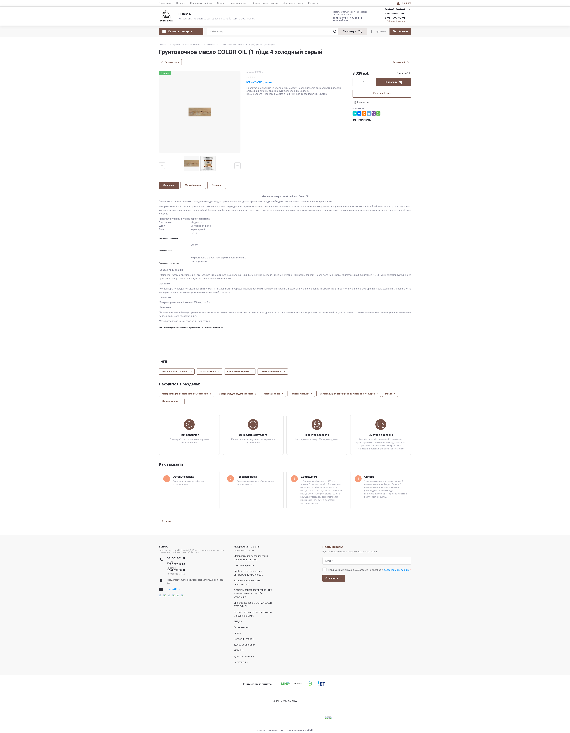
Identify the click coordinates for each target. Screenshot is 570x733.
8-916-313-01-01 (395, 9)
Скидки (237, 633)
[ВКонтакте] (359, 113)
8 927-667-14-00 (395, 13)
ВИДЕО (238, 621)
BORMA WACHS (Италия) (259, 82)
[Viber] (374, 113)
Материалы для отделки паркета (185, 44)
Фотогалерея (241, 627)
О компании (165, 3)
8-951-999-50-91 (395, 17)
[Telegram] (369, 113)
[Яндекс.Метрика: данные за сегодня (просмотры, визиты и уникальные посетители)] (328, 718)
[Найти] (334, 31)
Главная (162, 44)
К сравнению (363, 102)
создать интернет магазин (270, 730)
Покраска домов (238, 3)
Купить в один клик (244, 656)
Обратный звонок (396, 21)
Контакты (313, 3)
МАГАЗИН (239, 650)
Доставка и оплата (293, 3)
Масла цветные (211, 44)
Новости (180, 3)
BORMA (184, 14)
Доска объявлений (244, 644)
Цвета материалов (244, 565)
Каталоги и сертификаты (265, 3)
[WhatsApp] (378, 113)
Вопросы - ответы (244, 638)
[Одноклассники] (364, 113)
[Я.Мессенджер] (355, 113)
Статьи (220, 3)
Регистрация (241, 662)
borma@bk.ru (173, 589)
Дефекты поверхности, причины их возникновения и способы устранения (253, 593)
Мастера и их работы (201, 3)
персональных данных (396, 570)
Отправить (331, 578)
